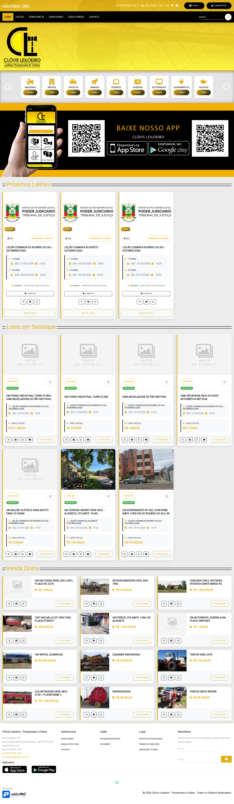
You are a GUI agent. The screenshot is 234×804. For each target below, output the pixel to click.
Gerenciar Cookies (148, 750)
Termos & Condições (149, 744)
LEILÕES (20, 17)
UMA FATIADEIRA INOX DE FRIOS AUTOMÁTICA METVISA (199, 397)
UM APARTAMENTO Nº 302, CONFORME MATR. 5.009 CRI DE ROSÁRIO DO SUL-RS (146, 512)
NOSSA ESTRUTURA (69, 744)
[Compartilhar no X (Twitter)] (23, 301)
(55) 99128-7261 (128, 5)
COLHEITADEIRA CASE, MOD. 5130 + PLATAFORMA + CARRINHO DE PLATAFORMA (51, 695)
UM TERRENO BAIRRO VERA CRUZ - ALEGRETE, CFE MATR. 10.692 (84, 512)
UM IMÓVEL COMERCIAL (49, 654)
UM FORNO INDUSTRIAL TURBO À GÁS (86, 396)
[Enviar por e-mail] (30, 439)
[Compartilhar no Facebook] (30, 301)
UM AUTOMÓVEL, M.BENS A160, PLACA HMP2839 (208, 619)
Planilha (31, 293)
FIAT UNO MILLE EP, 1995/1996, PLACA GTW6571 (53, 619)
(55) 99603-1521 (154, 5)
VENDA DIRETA (36, 17)
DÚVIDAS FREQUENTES (110, 739)
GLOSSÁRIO (105, 744)
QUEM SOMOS (56, 17)
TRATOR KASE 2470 (201, 654)
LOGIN (193, 5)
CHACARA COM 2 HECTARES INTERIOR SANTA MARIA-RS (206, 582)
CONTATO (94, 17)
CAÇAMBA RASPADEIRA (126, 654)
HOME (8, 17)
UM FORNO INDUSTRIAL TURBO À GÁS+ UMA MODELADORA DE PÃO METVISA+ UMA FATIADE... (29, 399)
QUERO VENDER (76, 17)
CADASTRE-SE (220, 5)
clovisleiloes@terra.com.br (15, 757)
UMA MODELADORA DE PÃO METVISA (144, 396)
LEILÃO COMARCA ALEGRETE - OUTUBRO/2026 (81, 249)
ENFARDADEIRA (121, 691)
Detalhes (47, 440)
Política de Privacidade (151, 739)
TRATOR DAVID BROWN (203, 691)
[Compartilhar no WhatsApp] (37, 301)
